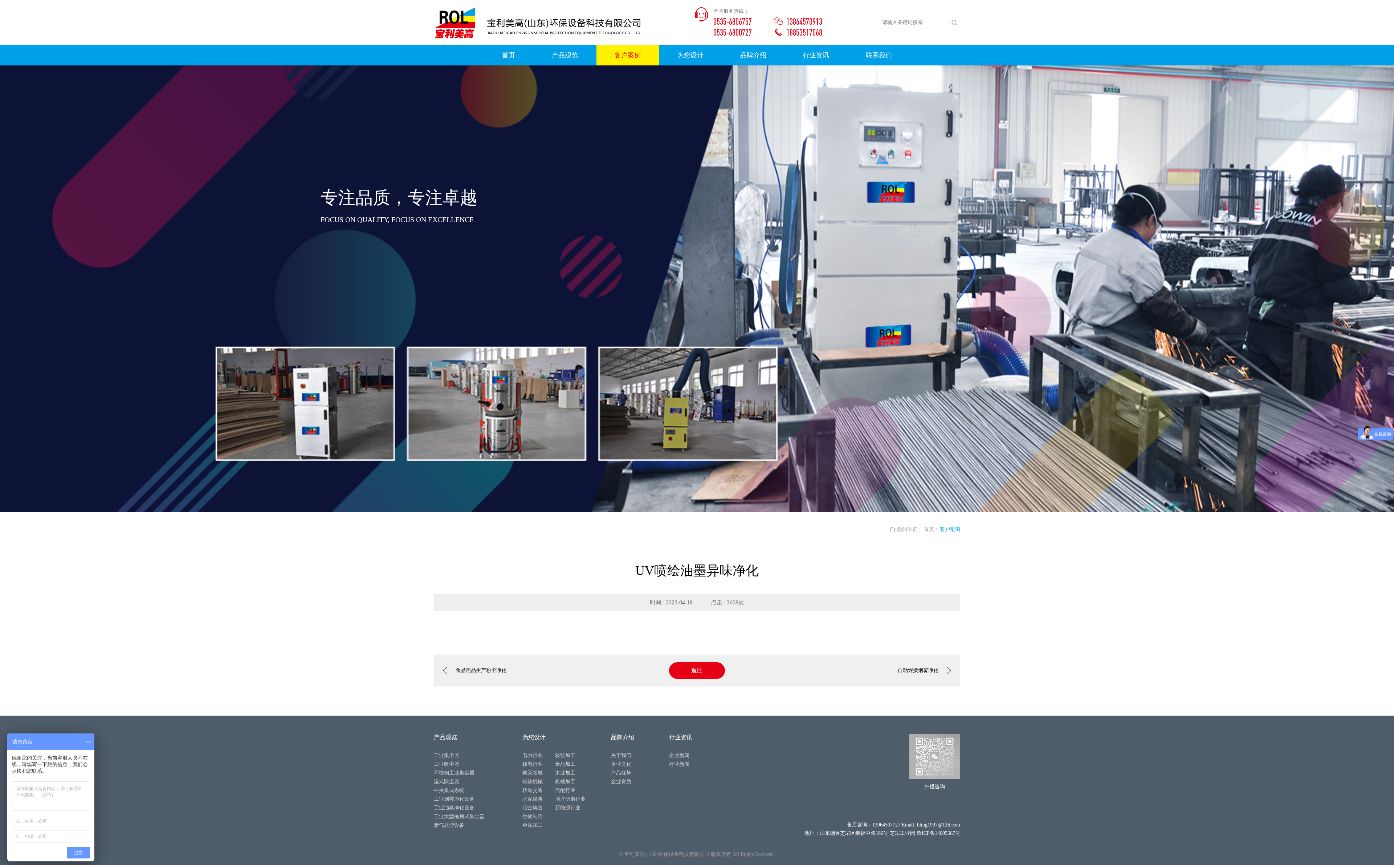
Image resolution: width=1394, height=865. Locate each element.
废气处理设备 (449, 825)
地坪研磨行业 (570, 799)
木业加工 (565, 773)
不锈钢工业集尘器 (454, 773)
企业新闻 (679, 755)
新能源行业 (567, 807)
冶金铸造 (532, 807)
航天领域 (532, 773)
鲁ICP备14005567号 (938, 833)
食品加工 (565, 764)
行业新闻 (679, 764)
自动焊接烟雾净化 (918, 670)
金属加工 (532, 825)
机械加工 (565, 781)
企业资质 (621, 781)
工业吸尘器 (446, 764)
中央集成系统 (449, 790)
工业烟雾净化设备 (454, 799)
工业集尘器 (446, 755)
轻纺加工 (565, 755)
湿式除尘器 (446, 781)
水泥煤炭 (532, 799)
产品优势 (621, 773)
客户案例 (950, 529)
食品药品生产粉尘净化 (481, 670)
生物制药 (532, 816)
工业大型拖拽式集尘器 (459, 816)
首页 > (931, 529)
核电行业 (532, 764)
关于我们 (621, 755)
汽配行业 (565, 790)
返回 (697, 670)
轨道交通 (532, 790)
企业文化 (621, 764)
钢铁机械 (532, 781)
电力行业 (532, 755)
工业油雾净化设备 (454, 807)
